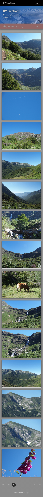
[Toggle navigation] (37, 2)
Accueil (4, 26)
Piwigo (26, 493)
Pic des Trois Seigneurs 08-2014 (16, 26)
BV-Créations (9, 3)
